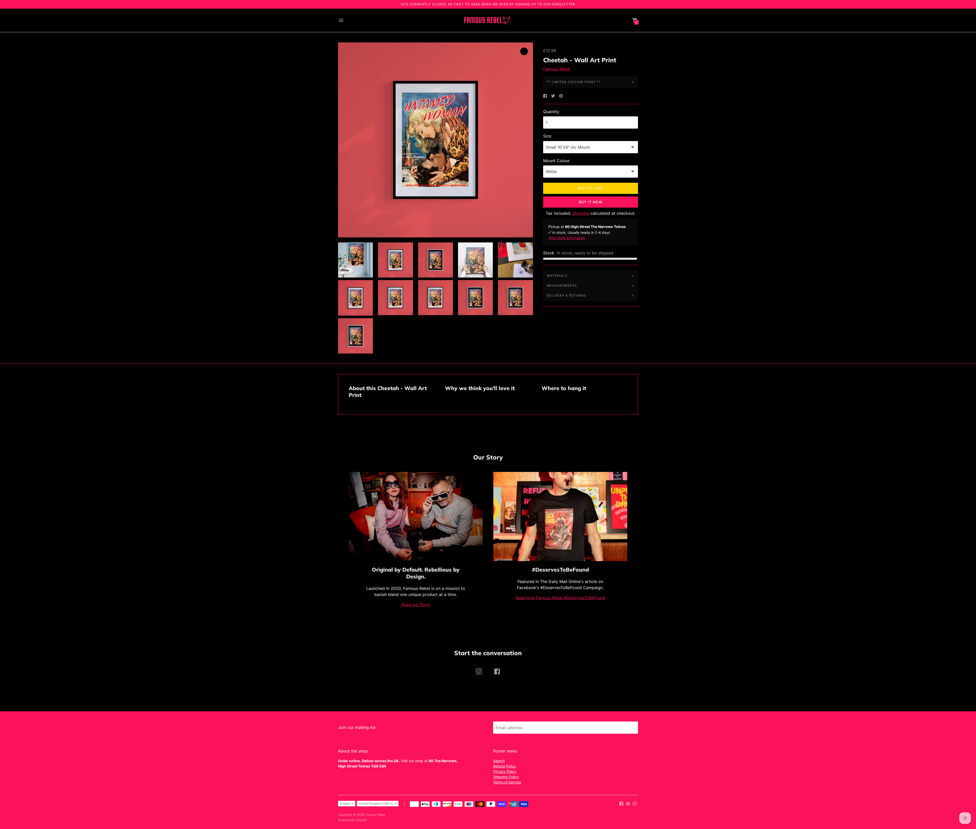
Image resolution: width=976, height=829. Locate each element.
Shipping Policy (506, 777)
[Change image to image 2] (395, 260)
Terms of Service (507, 782)
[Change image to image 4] (475, 260)
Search (499, 761)
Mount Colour (556, 160)
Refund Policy (504, 766)
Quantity (551, 111)
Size (547, 136)
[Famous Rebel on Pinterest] (628, 803)
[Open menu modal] (341, 20)
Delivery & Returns (566, 295)
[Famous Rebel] (487, 20)
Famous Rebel (556, 68)
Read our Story (415, 604)
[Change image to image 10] (515, 297)
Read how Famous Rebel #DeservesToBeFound (560, 597)
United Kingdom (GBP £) (376, 803)
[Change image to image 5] (515, 260)
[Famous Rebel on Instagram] (635, 803)
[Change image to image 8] (435, 297)
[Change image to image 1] (355, 260)
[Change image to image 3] (435, 260)
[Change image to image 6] (355, 298)
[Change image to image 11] (355, 335)
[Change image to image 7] (395, 297)
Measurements (562, 285)
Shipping (580, 213)
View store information (566, 238)
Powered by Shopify (352, 820)
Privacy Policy (504, 771)
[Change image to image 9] (475, 297)
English (345, 803)
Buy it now (590, 202)
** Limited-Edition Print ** (574, 82)
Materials (557, 276)
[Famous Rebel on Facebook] (621, 803)
